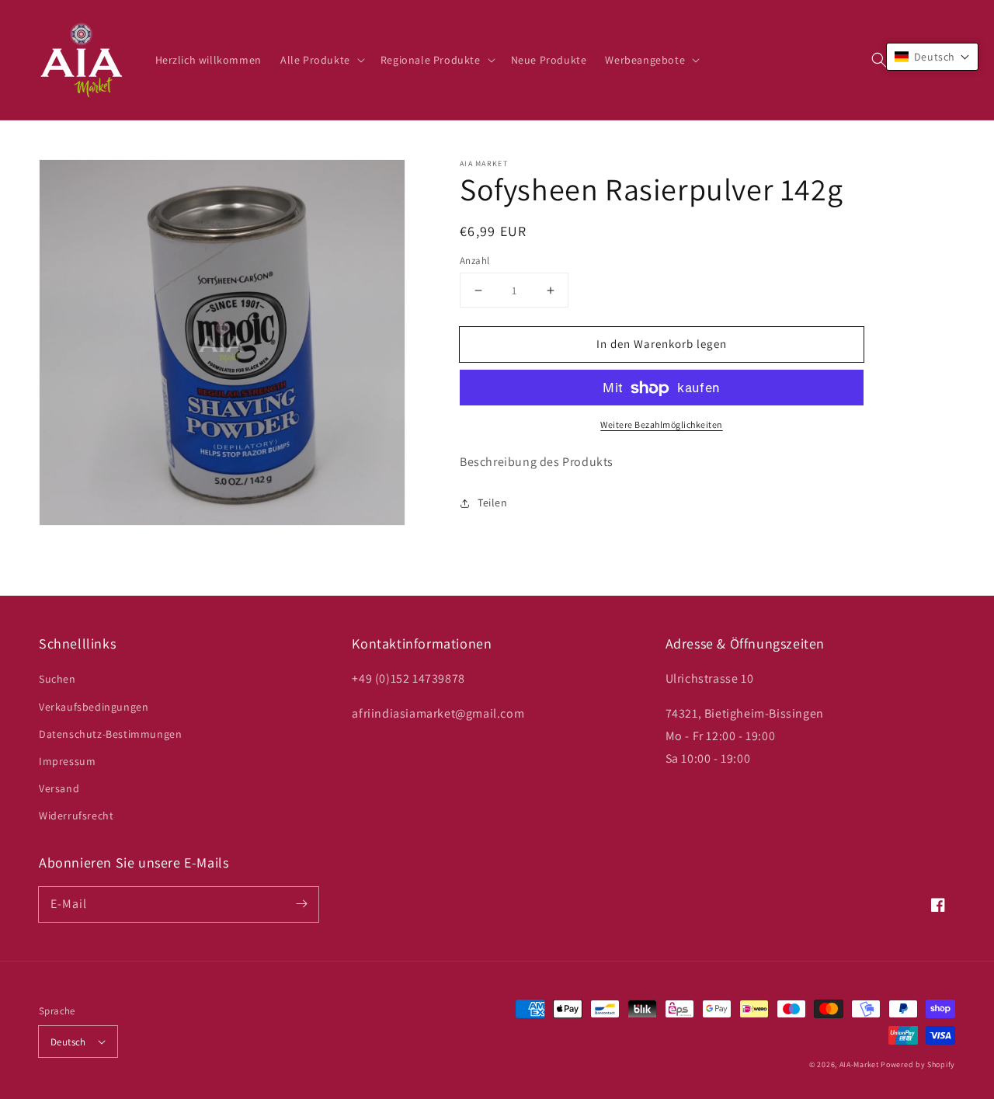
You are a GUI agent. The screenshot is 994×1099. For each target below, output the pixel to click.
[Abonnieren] (301, 904)
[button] (879, 60)
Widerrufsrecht (76, 816)
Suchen (57, 679)
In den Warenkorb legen (661, 343)
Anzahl (474, 260)
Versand (59, 788)
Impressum (67, 761)
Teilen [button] (493, 503)
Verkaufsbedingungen (93, 707)
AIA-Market (859, 1064)
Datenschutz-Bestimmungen (110, 734)
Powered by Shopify (918, 1064)
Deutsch (68, 1042)
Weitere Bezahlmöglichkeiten (661, 425)
